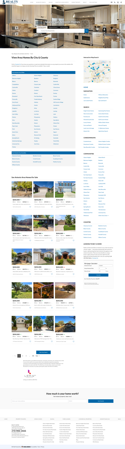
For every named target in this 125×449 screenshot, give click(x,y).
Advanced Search (41, 2)
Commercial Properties (85, 419)
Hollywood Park (16, 105)
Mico (13, 120)
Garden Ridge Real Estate (65, 429)
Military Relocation (103, 94)
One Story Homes (63, 439)
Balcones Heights (16, 78)
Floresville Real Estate (98, 427)
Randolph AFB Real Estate (48, 435)
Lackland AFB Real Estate (81, 431)
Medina (55, 117)
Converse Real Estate (97, 425)
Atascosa (55, 75)
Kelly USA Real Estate (47, 431)
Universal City (15, 144)
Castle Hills (56, 84)
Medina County (87, 237)
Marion (14, 117)
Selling (51, 2)
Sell (64, 27)
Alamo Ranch (101, 157)
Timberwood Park (88, 212)
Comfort (36, 90)
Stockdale (55, 138)
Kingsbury (14, 108)
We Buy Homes (38, 419)
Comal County (36, 158)
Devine (14, 93)
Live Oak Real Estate (47, 433)
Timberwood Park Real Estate (82, 437)
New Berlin (56, 120)
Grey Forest (15, 102)
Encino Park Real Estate (64, 427)
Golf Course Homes (103, 119)
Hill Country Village (58, 102)
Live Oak (36, 114)
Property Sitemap (80, 441)
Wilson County (16, 164)
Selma (13, 135)
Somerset (55, 135)
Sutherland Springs (17, 141)
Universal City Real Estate (98, 437)
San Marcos (56, 129)
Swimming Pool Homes (104, 110)
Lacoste (55, 108)
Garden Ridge (56, 99)
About (84, 2)
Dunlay (55, 93)
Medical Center (87, 189)
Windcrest (56, 144)
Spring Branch (15, 138)
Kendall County (102, 234)
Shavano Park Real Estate (98, 435)
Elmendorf (14, 96)
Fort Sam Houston (88, 177)
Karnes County (16, 161)
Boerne (36, 81)
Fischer (55, 96)
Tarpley (36, 141)
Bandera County (37, 155)
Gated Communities (103, 116)
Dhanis (36, 93)
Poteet (55, 126)
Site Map (61, 441)
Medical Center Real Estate (65, 433)
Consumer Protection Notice (18, 437)
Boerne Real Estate (97, 423)
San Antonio (37, 129)
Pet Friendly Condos (103, 147)
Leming (55, 111)
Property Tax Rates (21, 419)
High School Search (103, 131)
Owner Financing (105, 419)
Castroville (15, 87)
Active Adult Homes (103, 113)
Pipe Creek (15, 126)
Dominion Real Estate (48, 427)
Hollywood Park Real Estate (99, 429)
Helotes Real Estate (80, 429)
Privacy (42, 446)
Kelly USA (100, 180)
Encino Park (101, 172)
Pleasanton (37, 126)
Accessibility (34, 446)
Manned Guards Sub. (89, 119)
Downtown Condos (88, 144)
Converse (55, 90)
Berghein (55, 78)
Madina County (57, 161)
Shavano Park (37, 135)
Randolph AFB (102, 195)
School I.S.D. (87, 131)
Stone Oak (101, 206)
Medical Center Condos (104, 144)
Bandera (36, 78)
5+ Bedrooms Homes (103, 128)
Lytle (54, 114)
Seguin (55, 132)
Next (37, 355)
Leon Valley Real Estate (98, 431)
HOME (86, 87)
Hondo (36, 105)
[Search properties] (86, 31)
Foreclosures (87, 116)
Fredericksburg (38, 99)
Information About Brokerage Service (20, 435)
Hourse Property (102, 125)
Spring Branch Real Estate (48, 437)
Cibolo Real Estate (80, 425)
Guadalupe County (58, 158)
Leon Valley (15, 114)
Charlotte (36, 87)
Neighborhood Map (103, 97)
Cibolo (14, 90)
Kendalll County (37, 161)
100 (33, 355)
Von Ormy (36, 144)
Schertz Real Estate (80, 435)
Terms (38, 446)
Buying (52, 419)
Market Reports (76, 2)
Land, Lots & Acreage (89, 128)
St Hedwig (36, 138)
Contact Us (18, 64)
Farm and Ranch (88, 125)
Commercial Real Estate (98, 439)
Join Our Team (93, 2)
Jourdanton (56, 105)
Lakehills (14, 111)
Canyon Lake (37, 84)
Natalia (36, 120)
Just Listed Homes (88, 100)
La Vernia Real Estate (64, 431)
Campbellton (15, 84)
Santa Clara (15, 132)
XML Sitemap (96, 441)
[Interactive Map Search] (98, 71)
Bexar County (56, 155)
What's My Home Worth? (62, 2)
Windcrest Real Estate (48, 439)
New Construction (88, 113)
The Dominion (102, 209)
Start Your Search (43, 352)
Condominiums (87, 141)
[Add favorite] (30, 207)
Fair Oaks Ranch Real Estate (82, 427)
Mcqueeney (37, 117)
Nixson (36, 123)
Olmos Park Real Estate (81, 433)
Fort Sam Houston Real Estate (49, 429)
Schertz (36, 132)
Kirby (35, 108)
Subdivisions (87, 97)
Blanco (14, 81)
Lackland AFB (101, 183)
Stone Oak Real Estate (64, 437)
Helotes (36, 102)
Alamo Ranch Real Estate (65, 423)
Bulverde (55, 81)
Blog (119, 419)
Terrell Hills (56, 141)
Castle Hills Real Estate (64, 425)
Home (31, 2)
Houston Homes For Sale (48, 441)
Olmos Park (56, 123)
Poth (13, 129)
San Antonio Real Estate (64, 435)
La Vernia (36, 111)
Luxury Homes (87, 122)
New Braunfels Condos (89, 147)
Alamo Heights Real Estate (49, 423)
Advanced (53, 27)
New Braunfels (16, 123)
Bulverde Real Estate (47, 425)
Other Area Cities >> (103, 215)
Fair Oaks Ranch (38, 96)
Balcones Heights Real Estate (82, 423)
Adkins (14, 75)
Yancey (14, 147)
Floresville (14, 99)
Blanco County (16, 158)
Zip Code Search (102, 100)
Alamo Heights (38, 75)
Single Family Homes (89, 110)
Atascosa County (16, 155)
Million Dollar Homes (103, 122)
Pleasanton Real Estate (98, 433)
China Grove (56, 87)
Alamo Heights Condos (104, 141)
